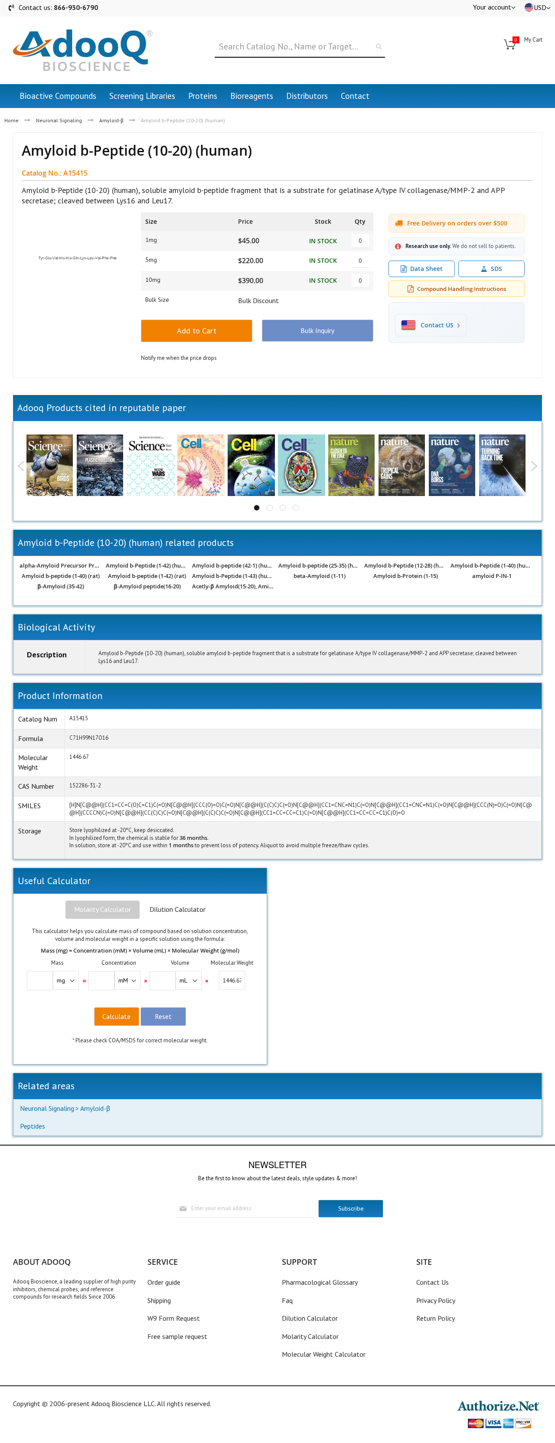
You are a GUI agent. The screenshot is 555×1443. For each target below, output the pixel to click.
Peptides (32, 1126)
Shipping (159, 1300)
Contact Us (432, 1282)
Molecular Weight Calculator (324, 1354)
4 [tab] (296, 508)
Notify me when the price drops (179, 358)
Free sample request (177, 1336)
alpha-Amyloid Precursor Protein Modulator (61, 565)
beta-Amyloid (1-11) (320, 576)
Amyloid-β (111, 120)
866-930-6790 (76, 7)
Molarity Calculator (102, 909)
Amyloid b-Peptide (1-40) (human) (492, 565)
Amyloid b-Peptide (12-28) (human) (405, 565)
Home (11, 120)
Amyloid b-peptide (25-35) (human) (319, 565)
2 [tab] (270, 508)
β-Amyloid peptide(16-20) (147, 586)
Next (534, 466)
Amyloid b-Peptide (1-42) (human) (147, 565)
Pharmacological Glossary (320, 1282)
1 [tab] (257, 508)
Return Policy (435, 1318)
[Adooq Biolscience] (83, 50)
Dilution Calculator (178, 909)
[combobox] (300, 47)
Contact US (437, 325)
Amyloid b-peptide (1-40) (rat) (61, 576)
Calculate (116, 1016)
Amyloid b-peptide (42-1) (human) (233, 565)
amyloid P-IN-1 (492, 576)
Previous (21, 466)
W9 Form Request (173, 1318)
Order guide (163, 1282)
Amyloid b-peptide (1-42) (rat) (147, 576)
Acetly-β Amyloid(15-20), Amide (233, 586)
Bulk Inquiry (317, 330)
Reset (163, 1016)
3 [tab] (283, 508)
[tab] (102, 910)
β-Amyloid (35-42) (60, 586)
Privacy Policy (435, 1300)
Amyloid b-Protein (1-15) (405, 576)
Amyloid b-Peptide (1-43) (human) (233, 576)
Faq (287, 1300)
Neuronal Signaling (59, 120)
